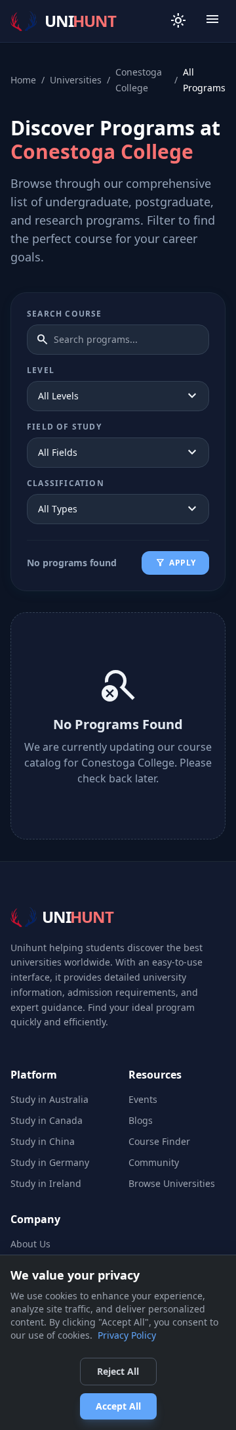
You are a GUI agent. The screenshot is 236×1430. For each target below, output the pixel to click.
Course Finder (159, 1141)
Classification (65, 483)
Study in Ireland (45, 1183)
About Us (30, 1244)
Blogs (140, 1120)
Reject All (118, 1371)
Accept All (118, 1406)
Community (153, 1162)
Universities (76, 80)
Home (23, 80)
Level (40, 370)
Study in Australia (49, 1099)
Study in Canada (46, 1120)
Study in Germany (49, 1162)
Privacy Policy (127, 1335)
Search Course (64, 314)
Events (142, 1099)
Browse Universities (171, 1183)
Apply (175, 563)
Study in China (42, 1141)
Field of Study (64, 427)
